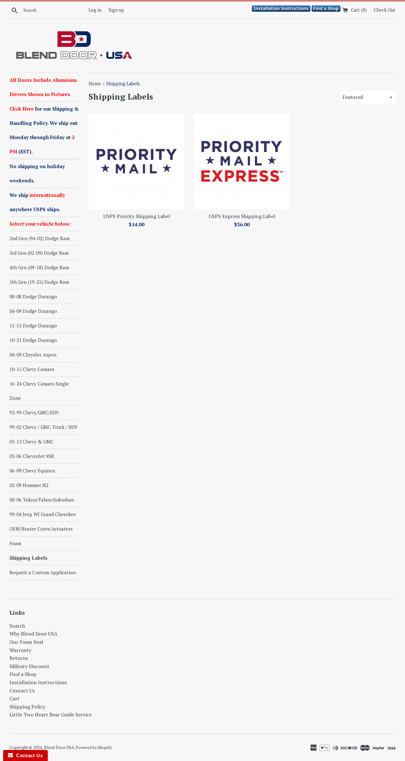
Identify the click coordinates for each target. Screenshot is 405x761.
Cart (14, 698)
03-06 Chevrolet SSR (31, 456)
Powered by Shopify (94, 747)
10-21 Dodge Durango (33, 340)
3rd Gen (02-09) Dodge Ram (39, 253)
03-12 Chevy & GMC (31, 441)
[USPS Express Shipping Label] (242, 161)
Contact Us (22, 690)
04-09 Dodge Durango (33, 311)
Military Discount (29, 666)
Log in (95, 10)
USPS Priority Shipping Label (136, 216)
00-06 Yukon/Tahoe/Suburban (41, 499)
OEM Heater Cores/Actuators (41, 529)
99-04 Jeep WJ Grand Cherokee (42, 514)
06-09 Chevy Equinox (32, 470)
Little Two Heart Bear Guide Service (50, 714)
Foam (15, 543)
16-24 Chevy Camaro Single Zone (39, 390)
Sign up (116, 10)
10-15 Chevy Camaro (31, 369)
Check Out (385, 10)
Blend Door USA (59, 747)
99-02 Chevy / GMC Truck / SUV (43, 427)
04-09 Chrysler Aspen (32, 354)
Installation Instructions (38, 682)
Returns (18, 657)
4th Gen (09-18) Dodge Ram (39, 267)
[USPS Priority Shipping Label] (136, 161)
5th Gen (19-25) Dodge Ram (39, 282)
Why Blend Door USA (33, 633)
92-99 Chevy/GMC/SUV (34, 412)
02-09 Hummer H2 (28, 485)
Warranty (20, 650)
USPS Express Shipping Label (242, 216)
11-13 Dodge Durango (33, 325)
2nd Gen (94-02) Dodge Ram (39, 238)
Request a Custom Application (42, 572)
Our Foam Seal (26, 641)
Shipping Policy (27, 706)
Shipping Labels (28, 558)
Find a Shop (22, 674)
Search (17, 625)
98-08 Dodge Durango (33, 296)
